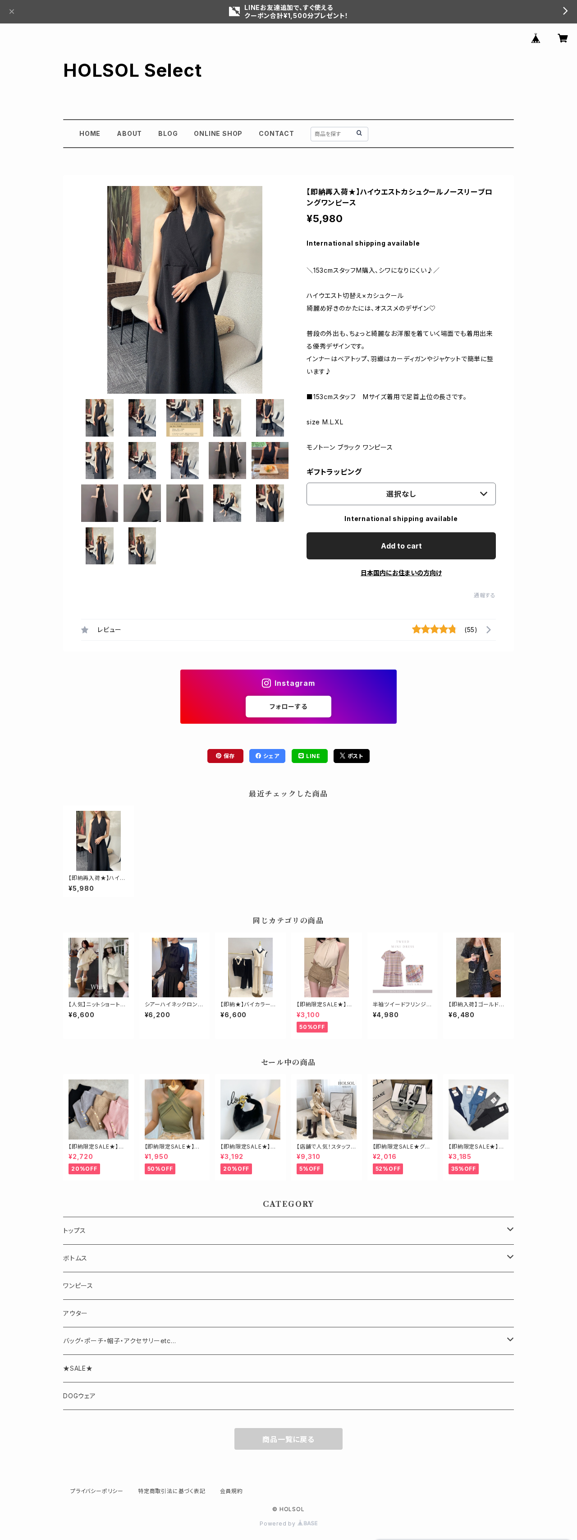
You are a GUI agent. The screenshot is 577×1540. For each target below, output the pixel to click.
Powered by (279, 1523)
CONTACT (276, 133)
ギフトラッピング (334, 471)
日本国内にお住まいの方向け (401, 573)
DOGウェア (79, 1396)
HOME (90, 133)
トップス (74, 1230)
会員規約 (231, 1491)
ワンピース (78, 1285)
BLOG (168, 133)
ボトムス (75, 1258)
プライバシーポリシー (97, 1491)
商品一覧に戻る (288, 1439)
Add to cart (401, 545)
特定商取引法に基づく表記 (172, 1491)
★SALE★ (78, 1368)
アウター (75, 1313)
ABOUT (129, 133)
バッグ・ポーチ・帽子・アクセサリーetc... (119, 1341)
